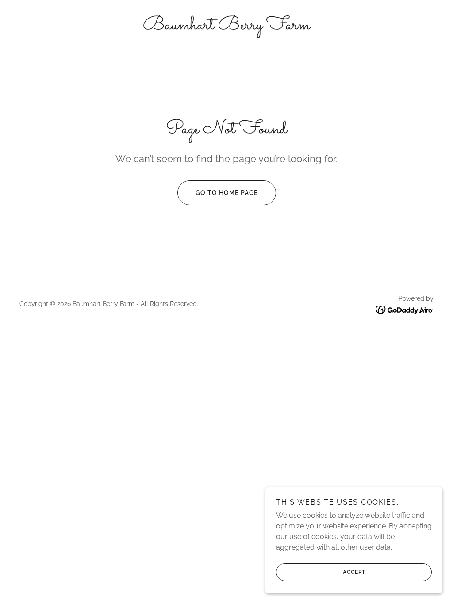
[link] (226, 27)
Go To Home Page (227, 192)
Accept (354, 572)
